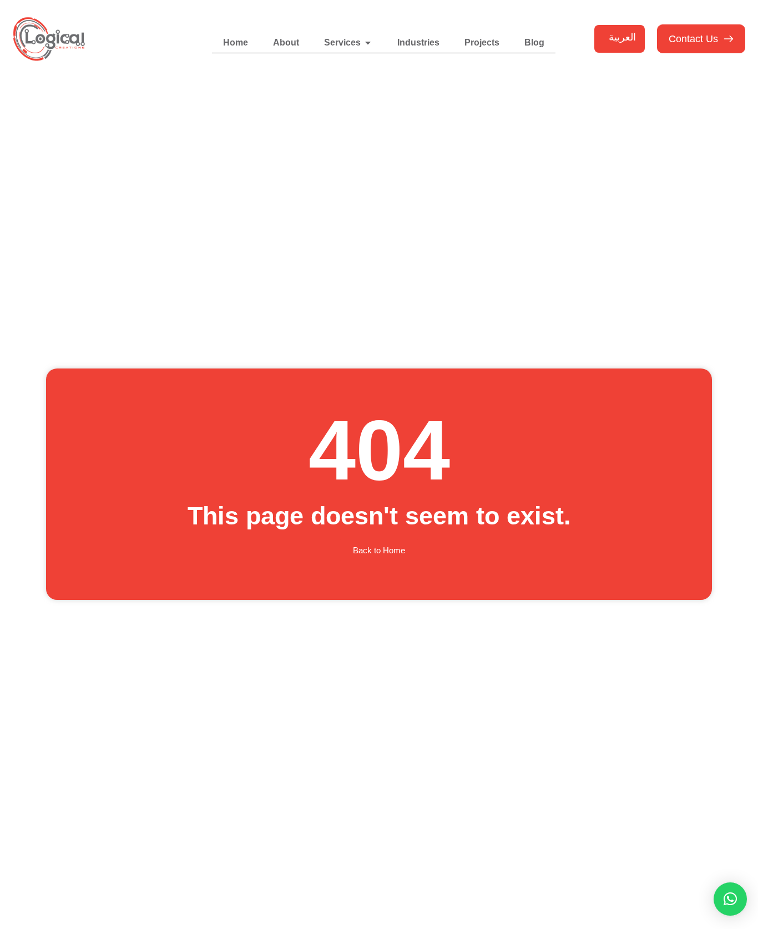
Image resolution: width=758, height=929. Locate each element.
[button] (730, 899)
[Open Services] (367, 42)
